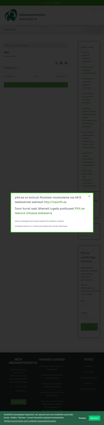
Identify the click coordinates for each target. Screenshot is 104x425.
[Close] (89, 196)
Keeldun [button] (82, 418)
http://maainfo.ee (55, 202)
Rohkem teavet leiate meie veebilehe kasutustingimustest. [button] (30, 421)
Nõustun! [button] (95, 418)
